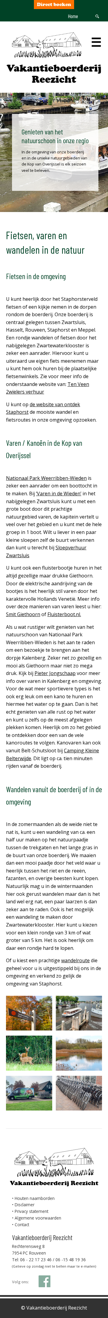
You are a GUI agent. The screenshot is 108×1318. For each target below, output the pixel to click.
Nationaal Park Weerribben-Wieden (46, 478)
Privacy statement (31, 1211)
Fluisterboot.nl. (64, 614)
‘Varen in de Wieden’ (58, 493)
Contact (22, 1224)
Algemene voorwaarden (38, 1218)
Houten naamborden (35, 1198)
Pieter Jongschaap (55, 673)
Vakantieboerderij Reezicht (54, 73)
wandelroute (75, 960)
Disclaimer (24, 1204)
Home (73, 16)
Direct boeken (54, 4)
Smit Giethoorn (23, 614)
